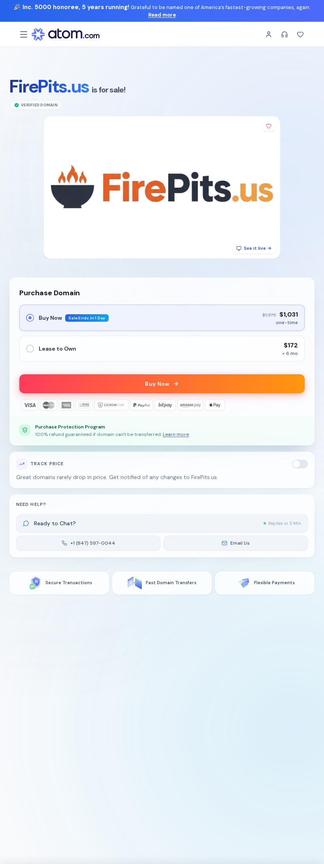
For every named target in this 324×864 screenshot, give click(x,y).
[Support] (284, 34)
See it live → (257, 248)
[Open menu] (24, 34)
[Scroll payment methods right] (299, 405)
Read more (162, 14)
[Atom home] (66, 34)
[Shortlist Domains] (300, 34)
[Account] (269, 34)
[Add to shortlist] (268, 126)
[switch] (300, 464)
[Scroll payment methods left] (24, 405)
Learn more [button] (176, 434)
